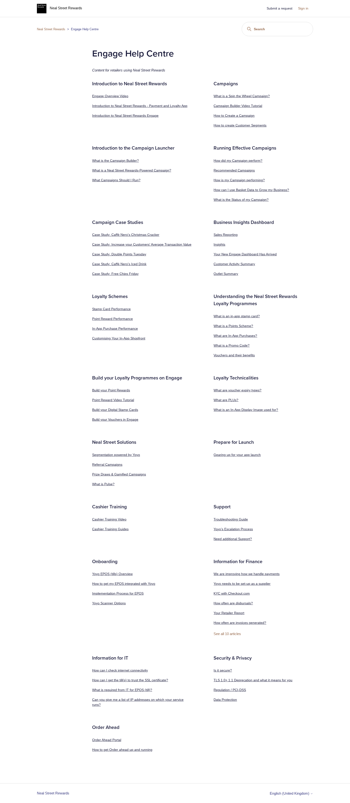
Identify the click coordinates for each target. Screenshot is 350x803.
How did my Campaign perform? (238, 160)
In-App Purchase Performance (115, 328)
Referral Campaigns (107, 464)
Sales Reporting (226, 235)
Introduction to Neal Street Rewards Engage (125, 115)
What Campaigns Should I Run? (116, 180)
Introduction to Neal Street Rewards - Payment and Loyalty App (139, 106)
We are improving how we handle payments (247, 574)
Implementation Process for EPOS (118, 593)
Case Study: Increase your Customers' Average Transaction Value (141, 244)
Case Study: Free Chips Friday (115, 274)
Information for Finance (238, 562)
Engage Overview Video (110, 96)
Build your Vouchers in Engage (115, 419)
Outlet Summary (226, 274)
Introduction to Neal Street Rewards (129, 84)
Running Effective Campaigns (245, 148)
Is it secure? (223, 670)
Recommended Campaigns (234, 170)
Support (222, 507)
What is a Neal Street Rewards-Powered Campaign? (131, 170)
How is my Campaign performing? (239, 180)
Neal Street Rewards (51, 29)
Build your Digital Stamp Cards (115, 410)
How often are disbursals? (233, 603)
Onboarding (105, 562)
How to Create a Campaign (234, 115)
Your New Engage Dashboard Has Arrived (245, 254)
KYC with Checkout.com (232, 593)
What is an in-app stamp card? (237, 316)
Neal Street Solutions (114, 442)
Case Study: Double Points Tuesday (119, 254)
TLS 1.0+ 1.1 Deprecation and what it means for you (253, 680)
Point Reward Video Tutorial (113, 400)
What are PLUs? (226, 400)
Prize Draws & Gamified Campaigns (119, 474)
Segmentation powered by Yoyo (116, 455)
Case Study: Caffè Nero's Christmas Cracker (125, 235)
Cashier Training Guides (110, 529)
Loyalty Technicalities (236, 378)
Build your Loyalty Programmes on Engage (137, 378)
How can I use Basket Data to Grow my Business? (251, 190)
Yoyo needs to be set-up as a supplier (242, 584)
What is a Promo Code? (232, 345)
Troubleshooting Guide (231, 519)
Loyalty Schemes (110, 296)
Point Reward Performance (112, 319)
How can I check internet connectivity (120, 670)
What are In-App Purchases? (235, 336)
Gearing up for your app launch (237, 455)
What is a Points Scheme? (233, 326)
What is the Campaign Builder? (115, 160)
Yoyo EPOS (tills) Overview (112, 574)
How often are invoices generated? (240, 623)
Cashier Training (109, 507)
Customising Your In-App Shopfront (118, 338)
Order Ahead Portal (106, 740)
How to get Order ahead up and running (122, 750)
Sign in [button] (303, 8)
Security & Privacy (233, 658)
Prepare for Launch (234, 442)
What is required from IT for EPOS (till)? (122, 690)
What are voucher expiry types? (237, 390)
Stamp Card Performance (111, 309)
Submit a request (279, 8)
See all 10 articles (227, 634)
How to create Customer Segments (240, 125)
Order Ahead (106, 727)
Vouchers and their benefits (234, 355)
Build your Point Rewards (111, 390)
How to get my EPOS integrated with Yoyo (123, 584)
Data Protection (225, 700)
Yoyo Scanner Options (109, 603)
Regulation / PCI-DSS (230, 690)
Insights (219, 244)
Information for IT (110, 658)
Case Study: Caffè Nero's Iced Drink (119, 264)
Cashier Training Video (109, 519)
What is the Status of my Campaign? (241, 200)
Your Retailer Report (229, 613)
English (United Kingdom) (290, 793)
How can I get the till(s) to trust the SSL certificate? (130, 680)
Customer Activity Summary (234, 264)
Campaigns (226, 84)
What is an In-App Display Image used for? (246, 410)
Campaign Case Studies (117, 222)
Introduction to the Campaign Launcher (133, 148)
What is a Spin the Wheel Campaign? (242, 96)
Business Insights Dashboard (244, 222)
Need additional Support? (233, 539)
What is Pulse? (103, 484)
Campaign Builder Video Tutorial (238, 106)
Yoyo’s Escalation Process (233, 529)
